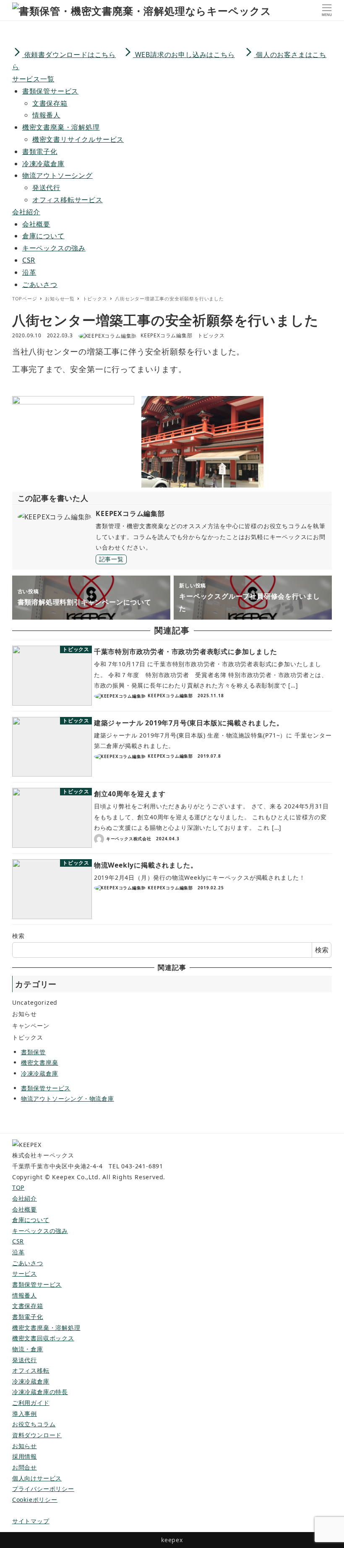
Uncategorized (34, 1002)
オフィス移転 (31, 1370)
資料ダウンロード (37, 1435)
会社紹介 (24, 1198)
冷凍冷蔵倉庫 (43, 163)
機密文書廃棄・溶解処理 (61, 127)
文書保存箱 (50, 103)
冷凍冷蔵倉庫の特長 (40, 1392)
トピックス (211, 335)
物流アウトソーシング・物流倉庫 (67, 1098)
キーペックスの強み (54, 248)
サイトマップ (31, 1521)
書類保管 (33, 1052)
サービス (24, 1273)
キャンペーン (31, 1025)
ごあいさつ (39, 284)
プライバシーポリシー (43, 1489)
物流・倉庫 (27, 1349)
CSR (28, 260)
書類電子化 (39, 151)
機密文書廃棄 (39, 1062)
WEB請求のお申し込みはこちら (179, 54)
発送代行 (46, 187)
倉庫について (43, 235)
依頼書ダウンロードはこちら (64, 54)
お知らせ (24, 1014)
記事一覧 (111, 559)
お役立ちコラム (34, 1424)
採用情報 (24, 1456)
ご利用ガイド (31, 1403)
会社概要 (36, 224)
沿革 (29, 272)
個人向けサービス (37, 1478)
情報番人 (46, 115)
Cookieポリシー (34, 1500)
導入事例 (24, 1414)
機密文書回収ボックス (43, 1338)
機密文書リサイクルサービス (78, 139)
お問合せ (24, 1467)
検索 (18, 936)
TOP (18, 1187)
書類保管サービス (50, 91)
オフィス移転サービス (67, 199)
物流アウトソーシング (57, 175)
